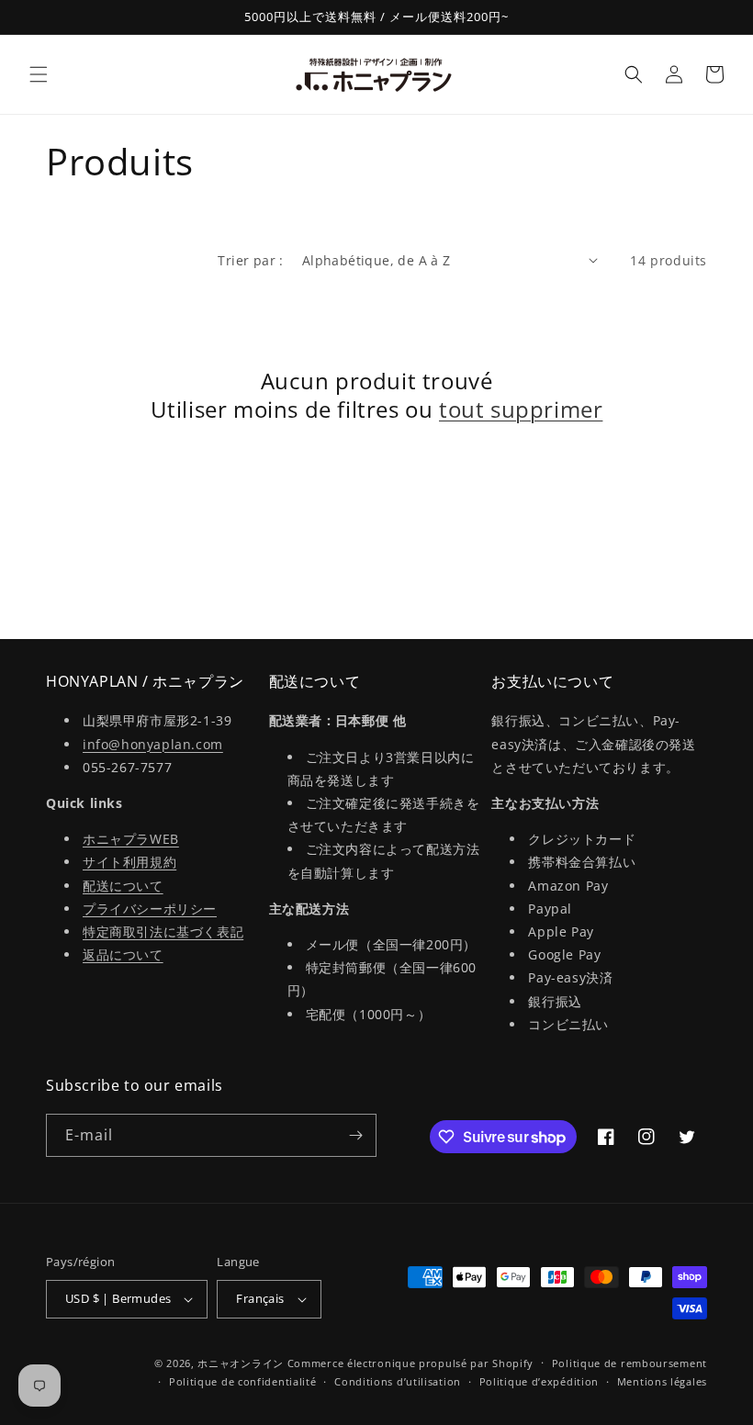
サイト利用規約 (129, 861)
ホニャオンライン (240, 1363)
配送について (123, 885)
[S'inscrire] (355, 1135)
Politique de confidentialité (243, 1381)
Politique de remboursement (629, 1363)
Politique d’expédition (539, 1381)
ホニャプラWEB (131, 838)
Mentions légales (662, 1381)
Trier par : (250, 260)
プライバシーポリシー (150, 908)
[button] (38, 74)
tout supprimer (520, 409)
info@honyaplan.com (153, 744)
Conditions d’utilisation (397, 1381)
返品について (123, 954)
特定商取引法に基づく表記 (163, 931)
